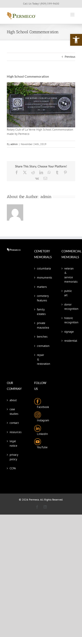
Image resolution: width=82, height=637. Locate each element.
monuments (41, 277)
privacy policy (14, 457)
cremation (41, 346)
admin (14, 144)
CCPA (13, 468)
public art (68, 293)
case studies (14, 411)
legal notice (13, 443)
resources (14, 432)
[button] (76, 40)
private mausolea (41, 325)
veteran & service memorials (68, 275)
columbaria (41, 268)
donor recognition (68, 307)
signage (68, 332)
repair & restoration (41, 359)
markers (41, 287)
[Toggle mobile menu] (72, 14)
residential (68, 341)
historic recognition (68, 320)
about (13, 400)
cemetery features (41, 298)
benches (41, 337)
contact (14, 423)
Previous (70, 57)
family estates (41, 312)
